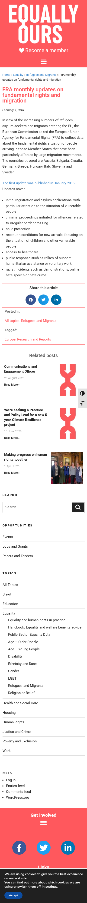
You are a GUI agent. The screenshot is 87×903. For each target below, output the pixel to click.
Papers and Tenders (18, 556)
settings (51, 887)
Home (6, 74)
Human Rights (13, 722)
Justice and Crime (17, 732)
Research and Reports (34, 339)
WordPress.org (17, 797)
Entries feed (15, 786)
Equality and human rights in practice (36, 620)
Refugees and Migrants (41, 74)
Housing (9, 713)
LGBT (12, 678)
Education (10, 604)
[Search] (78, 507)
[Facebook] (19, 848)
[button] (43, 61)
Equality (18, 74)
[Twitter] (44, 848)
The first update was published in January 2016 (38, 183)
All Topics (10, 585)
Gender (13, 671)
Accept (13, 895)
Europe (10, 339)
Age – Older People (23, 642)
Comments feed (18, 792)
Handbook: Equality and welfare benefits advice (44, 627)
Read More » (12, 384)
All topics (12, 321)
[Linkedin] (68, 848)
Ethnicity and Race (22, 664)
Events (8, 537)
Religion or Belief (21, 693)
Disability (15, 656)
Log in (11, 780)
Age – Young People (24, 649)
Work (7, 751)
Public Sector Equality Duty (29, 634)
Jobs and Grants (15, 546)
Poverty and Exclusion (20, 741)
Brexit (7, 594)
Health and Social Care (20, 703)
